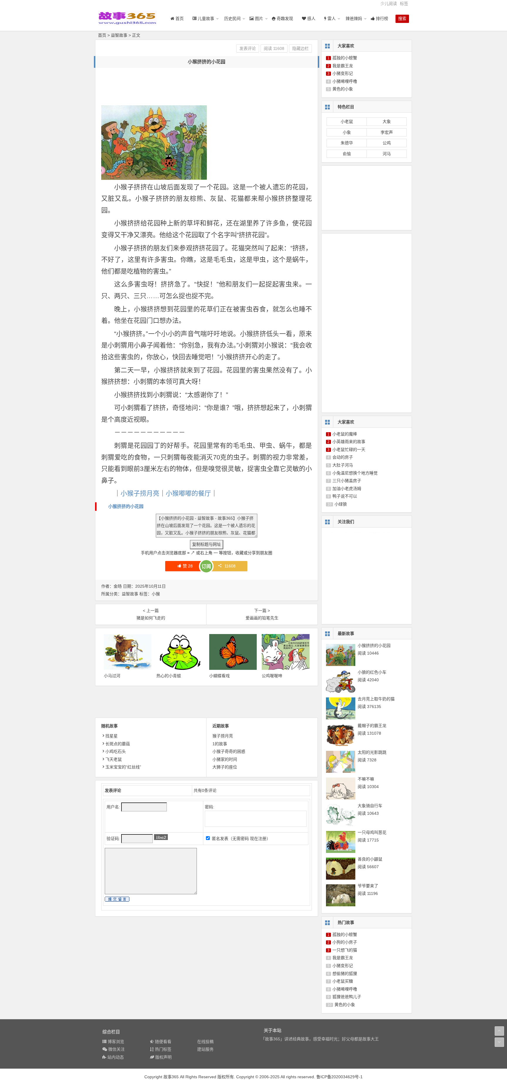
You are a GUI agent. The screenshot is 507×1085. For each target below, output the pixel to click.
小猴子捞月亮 (140, 493)
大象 (387, 121)
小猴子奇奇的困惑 (228, 751)
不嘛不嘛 (366, 779)
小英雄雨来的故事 (348, 441)
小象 (347, 132)
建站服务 (205, 1049)
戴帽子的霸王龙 (372, 725)
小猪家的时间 (224, 759)
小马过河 (112, 675)
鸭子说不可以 (344, 496)
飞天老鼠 (113, 759)
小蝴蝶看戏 (219, 675)
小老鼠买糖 (342, 981)
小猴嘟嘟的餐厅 (188, 493)
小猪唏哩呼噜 (344, 81)
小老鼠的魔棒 (344, 434)
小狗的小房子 (344, 942)
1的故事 (219, 743)
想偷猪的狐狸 (344, 973)
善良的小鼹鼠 (370, 859)
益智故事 (119, 35)
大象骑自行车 (370, 805)
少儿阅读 (389, 3)
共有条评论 (205, 790)
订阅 (206, 566)
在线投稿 (205, 1041)
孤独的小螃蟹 (344, 57)
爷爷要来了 (368, 885)
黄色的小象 (342, 89)
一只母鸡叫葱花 (372, 832)
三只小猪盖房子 (346, 480)
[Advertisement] (208, 87)
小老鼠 (347, 121)
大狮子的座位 (224, 767)
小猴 (156, 593)
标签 (404, 3)
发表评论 (247, 48)
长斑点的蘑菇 (117, 743)
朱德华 (347, 143)
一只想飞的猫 (344, 950)
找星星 (111, 736)
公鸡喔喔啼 (272, 675)
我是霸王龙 (342, 65)
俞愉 (347, 153)
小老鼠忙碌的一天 (348, 449)
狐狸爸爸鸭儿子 (346, 996)
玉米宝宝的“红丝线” (123, 767)
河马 (387, 153)
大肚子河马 (342, 465)
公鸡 (387, 143)
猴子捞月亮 (222, 736)
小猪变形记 (342, 73)
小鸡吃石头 (115, 751)
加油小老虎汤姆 (346, 488)
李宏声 (387, 132)
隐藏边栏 (300, 48)
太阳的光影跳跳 (372, 752)
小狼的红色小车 (372, 672)
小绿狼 (340, 504)
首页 (102, 35)
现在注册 (258, 838)
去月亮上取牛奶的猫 (376, 699)
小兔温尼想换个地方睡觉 (355, 473)
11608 (230, 566)
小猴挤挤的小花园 (125, 506)
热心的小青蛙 (168, 675)
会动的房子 (342, 457)
